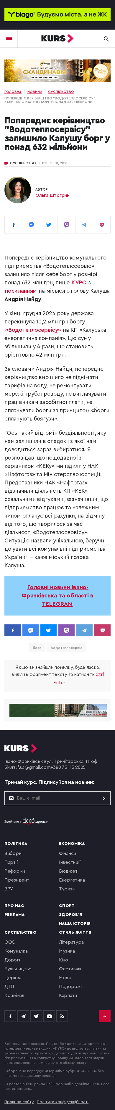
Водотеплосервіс (66, 648)
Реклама (14, 915)
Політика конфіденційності (62, 1102)
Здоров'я (70, 915)
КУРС (78, 283)
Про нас (14, 906)
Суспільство (23, 163)
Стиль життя (75, 932)
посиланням (21, 291)
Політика (15, 844)
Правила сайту (19, 1102)
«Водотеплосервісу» (33, 330)
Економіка (72, 844)
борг (37, 648)
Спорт (67, 906)
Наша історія (75, 923)
